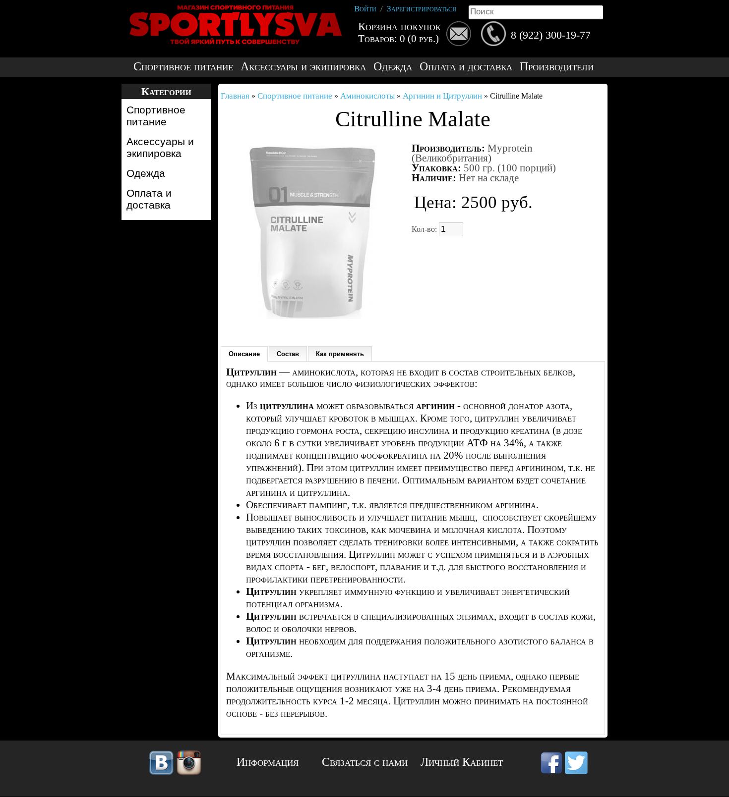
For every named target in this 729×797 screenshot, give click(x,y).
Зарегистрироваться (421, 8)
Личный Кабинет (462, 761)
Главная (235, 96)
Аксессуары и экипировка (303, 66)
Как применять (340, 354)
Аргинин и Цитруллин (442, 96)
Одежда (392, 66)
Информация (268, 761)
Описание (244, 354)
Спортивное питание (183, 66)
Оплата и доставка (466, 66)
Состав (288, 354)
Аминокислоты (367, 96)
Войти (365, 8)
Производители (557, 66)
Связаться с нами (365, 761)
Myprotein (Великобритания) (472, 153)
